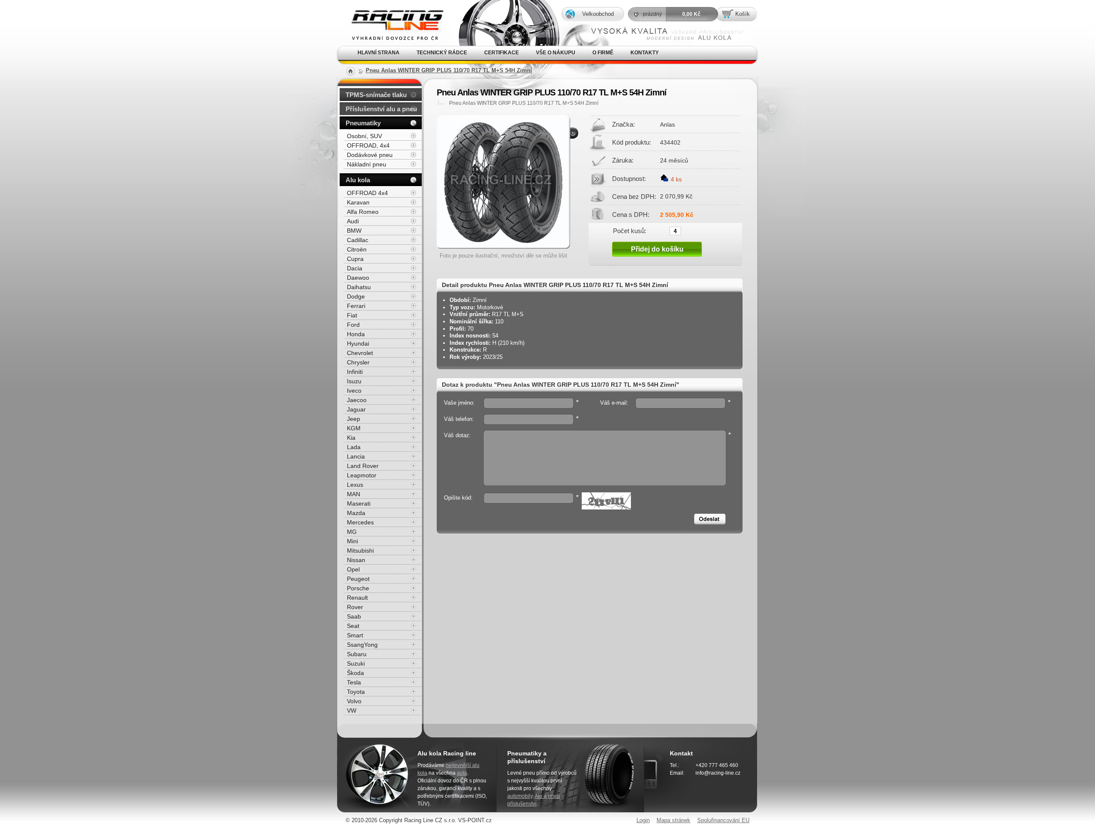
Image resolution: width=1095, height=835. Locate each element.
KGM (354, 428)
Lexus (355, 484)
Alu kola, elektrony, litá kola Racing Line (390, 12)
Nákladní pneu (366, 164)
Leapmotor (361, 475)
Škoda (355, 672)
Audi (353, 221)
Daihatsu (359, 287)
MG (352, 531)
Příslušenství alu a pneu (381, 109)
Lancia (356, 456)
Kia (351, 437)
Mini (352, 541)
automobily (520, 796)
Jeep (353, 418)
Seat (353, 625)
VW (351, 710)
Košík (742, 14)
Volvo (354, 701)
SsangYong (362, 644)
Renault (357, 597)
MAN (353, 494)
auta (462, 773)
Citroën (357, 249)
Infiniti (355, 371)
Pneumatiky (363, 123)
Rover (355, 607)
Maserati (358, 503)
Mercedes (360, 522)
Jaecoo (357, 400)
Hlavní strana (379, 53)
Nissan (356, 560)
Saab (354, 616)
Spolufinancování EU (723, 820)
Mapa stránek (673, 820)
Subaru (357, 654)
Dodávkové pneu (370, 154)
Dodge (356, 296)
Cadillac (357, 240)
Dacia (354, 268)
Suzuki (356, 663)
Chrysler (358, 362)
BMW (354, 230)
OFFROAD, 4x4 (368, 145)
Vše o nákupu (555, 53)
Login (643, 820)
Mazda (356, 512)
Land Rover (363, 465)
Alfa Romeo (363, 211)
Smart (355, 635)
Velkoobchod (598, 14)
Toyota (356, 691)
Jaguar (356, 409)
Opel (353, 569)
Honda (356, 334)
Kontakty (644, 53)
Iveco (354, 390)
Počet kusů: (629, 230)
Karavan (358, 202)
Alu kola (358, 180)
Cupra (355, 258)
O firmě (602, 53)
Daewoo (358, 277)
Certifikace (501, 53)
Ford (353, 324)
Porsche (358, 588)
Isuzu (354, 381)
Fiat (352, 315)
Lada (354, 447)
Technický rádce (442, 53)
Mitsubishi (360, 550)
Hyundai (358, 343)
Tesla (354, 682)
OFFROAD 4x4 (367, 193)
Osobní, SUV (364, 136)
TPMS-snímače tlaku (376, 94)
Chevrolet (360, 352)
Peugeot (358, 578)
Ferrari (356, 305)
